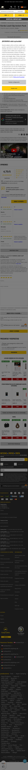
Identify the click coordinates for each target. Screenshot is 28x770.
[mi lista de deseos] (15, 7)
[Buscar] (26, 11)
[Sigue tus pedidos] (11, 7)
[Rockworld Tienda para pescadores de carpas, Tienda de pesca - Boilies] (2, 7)
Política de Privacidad (18, 77)
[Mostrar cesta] (19, 7)
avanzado (20, 11)
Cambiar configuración (14, 82)
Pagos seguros (12, 1)
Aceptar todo (14, 88)
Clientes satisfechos (19, 1)
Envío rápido (7, 1)
